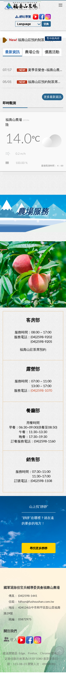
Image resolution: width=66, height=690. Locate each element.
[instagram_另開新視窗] (48, 16)
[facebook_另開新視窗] (42, 16)
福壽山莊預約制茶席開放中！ (35, 40)
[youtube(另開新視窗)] (21, 642)
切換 (46, 23)
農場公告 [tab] (32, 52)
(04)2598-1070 (41, 390)
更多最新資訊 (52, 96)
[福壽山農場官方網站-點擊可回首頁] (22, 5)
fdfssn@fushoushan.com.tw (36, 601)
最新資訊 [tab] (12, 52)
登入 (13, 640)
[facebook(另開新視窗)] (29, 642)
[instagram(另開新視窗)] (37, 642)
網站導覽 (25, 16)
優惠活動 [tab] (52, 52)
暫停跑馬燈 (53, 38)
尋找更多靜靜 (38, 548)
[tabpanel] (33, 82)
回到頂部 (59, 650)
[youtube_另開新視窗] (35, 16)
